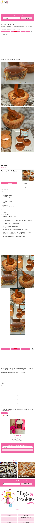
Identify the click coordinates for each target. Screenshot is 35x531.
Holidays (26, 515)
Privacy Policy (9, 410)
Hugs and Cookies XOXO (4, 2)
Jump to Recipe (5, 34)
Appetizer (9, 515)
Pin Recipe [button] (26, 183)
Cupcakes (26, 522)
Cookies (26, 520)
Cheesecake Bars (26, 517)
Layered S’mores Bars (6, 476)
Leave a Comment (17, 29)
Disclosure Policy (12, 28)
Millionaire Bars (23, 476)
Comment (2, 385)
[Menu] (33, 2)
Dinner (9, 522)
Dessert (9, 520)
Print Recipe (10, 183)
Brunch (9, 517)
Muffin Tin (4, 167)
